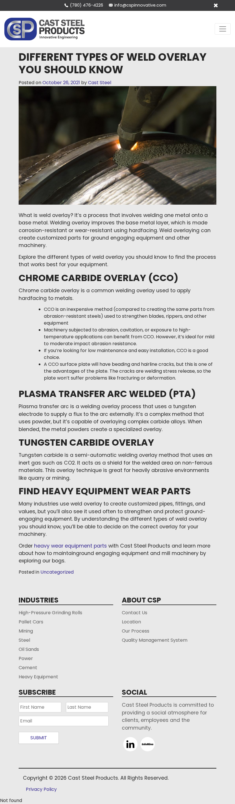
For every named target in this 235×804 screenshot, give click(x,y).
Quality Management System (154, 640)
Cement (28, 667)
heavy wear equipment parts (70, 545)
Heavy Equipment (38, 676)
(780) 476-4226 (86, 5)
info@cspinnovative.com (140, 5)
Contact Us (134, 612)
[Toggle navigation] (223, 29)
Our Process (135, 631)
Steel (24, 640)
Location (131, 622)
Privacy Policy (41, 789)
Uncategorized (57, 572)
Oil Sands (29, 649)
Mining (26, 631)
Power (26, 658)
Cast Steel (99, 82)
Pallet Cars (31, 622)
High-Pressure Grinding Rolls (50, 612)
